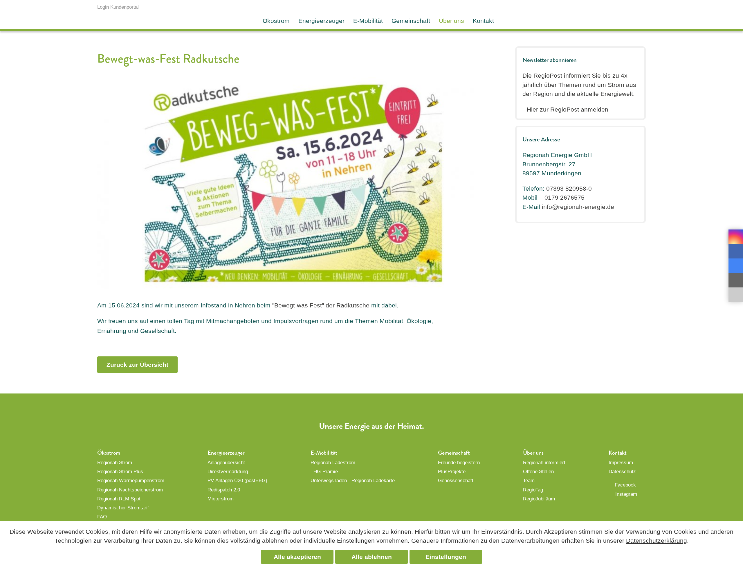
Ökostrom (276, 20)
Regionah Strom (114, 462)
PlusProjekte (452, 471)
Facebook (625, 485)
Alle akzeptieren (297, 556)
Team (529, 480)
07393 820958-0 (569, 188)
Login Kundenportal (118, 7)
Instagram (626, 494)
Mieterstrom (221, 499)
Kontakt (483, 20)
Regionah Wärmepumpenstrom (130, 480)
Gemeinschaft (411, 20)
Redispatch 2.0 (224, 490)
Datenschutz (622, 471)
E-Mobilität (368, 20)
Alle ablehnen (371, 556)
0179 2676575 (564, 197)
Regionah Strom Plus (120, 471)
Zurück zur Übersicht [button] (137, 364)
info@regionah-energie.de (578, 206)
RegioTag (533, 490)
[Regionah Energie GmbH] (617, 13)
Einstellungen (445, 556)
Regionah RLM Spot (118, 499)
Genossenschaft (455, 480)
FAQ (102, 517)
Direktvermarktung (228, 471)
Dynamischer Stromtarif (123, 508)
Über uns (451, 20)
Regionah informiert (544, 462)
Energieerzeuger (321, 20)
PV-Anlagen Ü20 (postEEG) (237, 480)
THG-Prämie (324, 471)
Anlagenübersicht (226, 462)
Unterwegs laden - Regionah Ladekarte (353, 480)
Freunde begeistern (459, 462)
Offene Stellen (538, 471)
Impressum (621, 462)
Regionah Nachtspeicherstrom (130, 490)
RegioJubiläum (539, 499)
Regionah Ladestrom (333, 462)
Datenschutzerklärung (656, 540)
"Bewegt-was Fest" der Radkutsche (320, 305)
